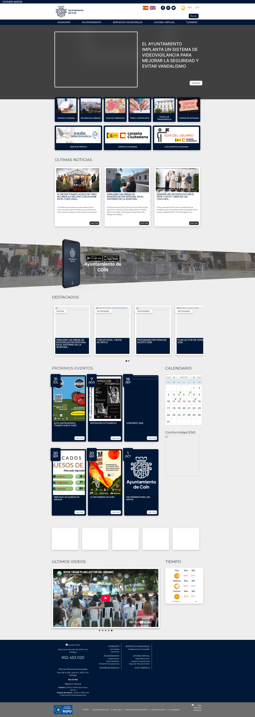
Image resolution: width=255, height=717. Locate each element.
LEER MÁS (196, 83)
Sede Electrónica (78, 147)
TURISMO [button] (191, 22)
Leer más (94, 223)
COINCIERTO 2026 (134, 423)
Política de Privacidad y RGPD (136, 710)
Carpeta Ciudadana (127, 147)
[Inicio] (70, 11)
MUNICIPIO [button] (64, 22)
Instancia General (66, 118)
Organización (113, 659)
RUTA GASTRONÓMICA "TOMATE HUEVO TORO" (65, 424)
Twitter (174, 11)
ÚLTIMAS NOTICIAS (73, 159)
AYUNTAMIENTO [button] (91, 22)
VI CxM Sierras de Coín (102, 497)
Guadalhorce (130, 539)
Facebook (164, 11)
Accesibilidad (174, 710)
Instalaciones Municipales (139, 649)
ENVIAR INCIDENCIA (109, 668)
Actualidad (114, 649)
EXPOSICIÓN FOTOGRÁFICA (103, 423)
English (153, 7)
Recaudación (161, 539)
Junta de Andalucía (70, 538)
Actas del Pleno (112, 661)
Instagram (169, 11)
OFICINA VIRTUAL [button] (164, 22)
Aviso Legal (117, 710)
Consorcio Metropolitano (101, 538)
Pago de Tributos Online (139, 664)
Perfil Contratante (139, 118)
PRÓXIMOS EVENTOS (72, 368)
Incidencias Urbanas (91, 118)
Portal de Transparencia (164, 118)
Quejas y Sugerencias (140, 661)
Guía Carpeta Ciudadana (176, 147)
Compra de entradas (189, 118)
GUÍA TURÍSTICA (142, 668)
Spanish (146, 7)
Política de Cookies (158, 710)
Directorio (115, 652)
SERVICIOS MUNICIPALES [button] (128, 22)
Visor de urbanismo (115, 118)
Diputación (191, 539)
